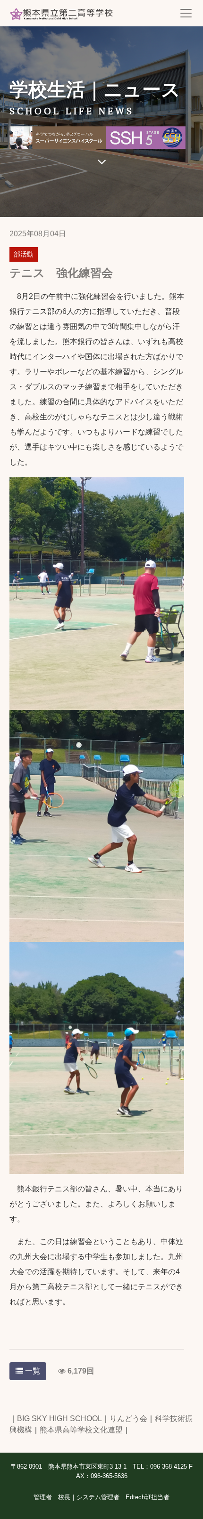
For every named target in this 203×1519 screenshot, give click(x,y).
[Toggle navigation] (186, 13)
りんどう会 (128, 1419)
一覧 (31, 1371)
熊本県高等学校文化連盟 (81, 1430)
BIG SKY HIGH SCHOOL (59, 1419)
